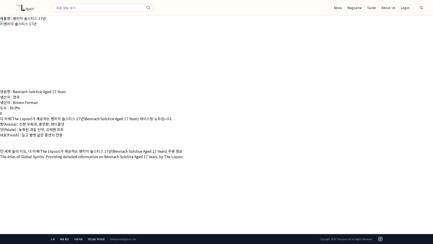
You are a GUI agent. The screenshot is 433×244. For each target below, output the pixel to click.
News (338, 7)
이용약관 (78, 239)
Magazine (354, 7)
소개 (53, 239)
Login (405, 7)
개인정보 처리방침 (96, 239)
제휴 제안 (64, 239)
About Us (388, 7)
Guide (371, 7)
